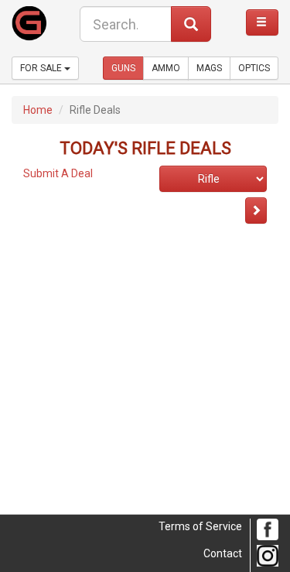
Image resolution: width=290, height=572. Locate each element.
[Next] (256, 210)
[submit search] (191, 24)
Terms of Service (200, 526)
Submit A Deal (58, 173)
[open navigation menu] (262, 22)
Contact (222, 553)
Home (38, 110)
